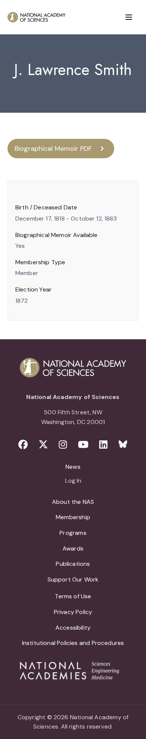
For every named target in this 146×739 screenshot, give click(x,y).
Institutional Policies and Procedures (73, 643)
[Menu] (129, 17)
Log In (73, 481)
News (73, 467)
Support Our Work (73, 579)
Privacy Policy (73, 612)
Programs (73, 533)
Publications (73, 564)
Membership (73, 517)
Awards (73, 548)
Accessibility (73, 628)
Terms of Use (73, 596)
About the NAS (73, 502)
